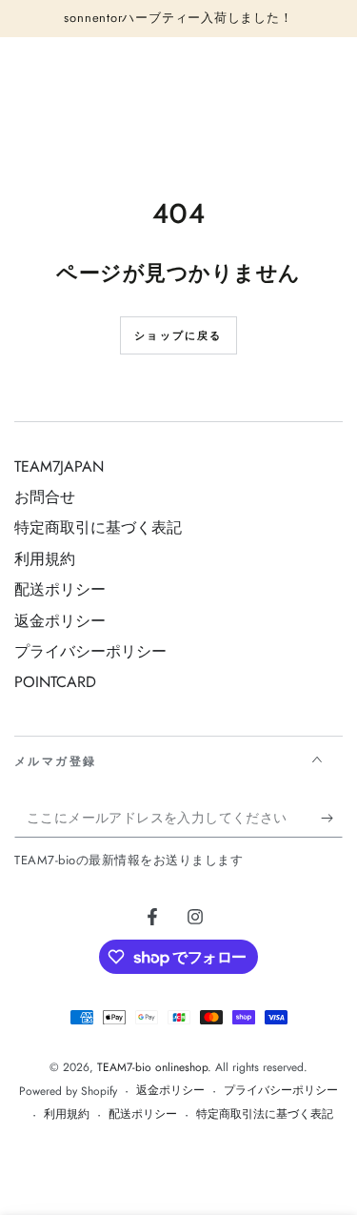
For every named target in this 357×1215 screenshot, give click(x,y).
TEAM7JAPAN (59, 466)
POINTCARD (55, 682)
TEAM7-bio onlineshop (152, 1067)
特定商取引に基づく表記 (98, 527)
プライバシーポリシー (90, 651)
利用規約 (44, 559)
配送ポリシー (60, 589)
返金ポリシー (60, 621)
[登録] (332, 819)
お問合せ (44, 497)
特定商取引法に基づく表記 (264, 1114)
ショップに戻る (178, 335)
